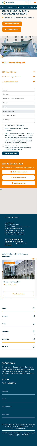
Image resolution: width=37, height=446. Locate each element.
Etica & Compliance (21, 424)
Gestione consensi (21, 428)
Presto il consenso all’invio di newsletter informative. (16, 129)
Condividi (34, 7)
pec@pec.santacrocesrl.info (16, 234)
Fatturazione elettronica (20, 426)
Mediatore (32, 424)
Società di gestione (8, 424)
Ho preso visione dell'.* (14, 125)
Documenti (10, 7)
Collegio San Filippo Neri (12, 282)
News (23, 7)
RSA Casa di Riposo (9, 263)
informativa (20, 125)
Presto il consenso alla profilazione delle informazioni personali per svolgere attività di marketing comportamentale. (18, 147)
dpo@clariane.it (22, 243)
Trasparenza (8, 245)
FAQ (17, 7)
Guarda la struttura (19, 294)
